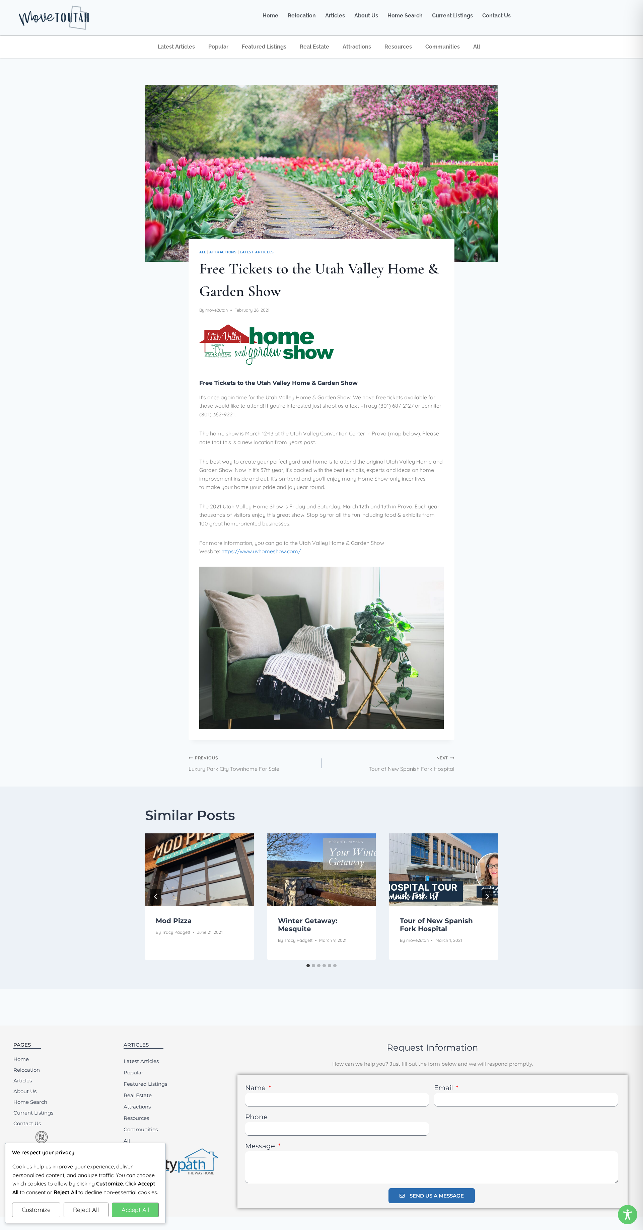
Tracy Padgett (176, 932)
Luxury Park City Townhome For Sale (234, 763)
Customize (36, 1210)
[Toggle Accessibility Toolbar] (627, 1214)
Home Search (405, 15)
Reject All (86, 1210)
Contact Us (496, 15)
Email (444, 1088)
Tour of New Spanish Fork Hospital (411, 763)
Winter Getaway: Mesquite (307, 925)
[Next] (487, 897)
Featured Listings (264, 47)
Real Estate (314, 47)
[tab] (308, 965)
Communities (442, 47)
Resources (398, 47)
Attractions (357, 47)
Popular (218, 47)
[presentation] (199, 869)
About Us (366, 15)
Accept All (135, 1210)
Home (270, 15)
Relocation (302, 15)
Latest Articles (176, 47)
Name (256, 1088)
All (476, 47)
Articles (335, 15)
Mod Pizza (174, 921)
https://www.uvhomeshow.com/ (261, 551)
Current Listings (452, 15)
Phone (256, 1117)
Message (261, 1146)
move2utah (216, 310)
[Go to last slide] (155, 897)
